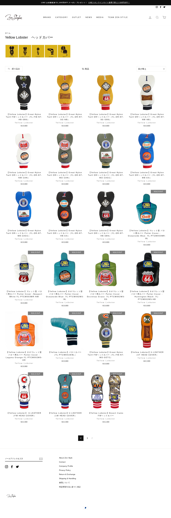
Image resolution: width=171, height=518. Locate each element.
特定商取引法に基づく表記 (70, 487)
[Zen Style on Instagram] (6, 466)
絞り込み (15, 69)
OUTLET (76, 17)
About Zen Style (65, 458)
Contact (62, 462)
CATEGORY (61, 17)
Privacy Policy (65, 470)
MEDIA (100, 17)
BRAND (47, 17)
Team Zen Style (118, 17)
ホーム (7, 33)
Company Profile (66, 466)
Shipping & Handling (67, 478)
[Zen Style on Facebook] (11, 466)
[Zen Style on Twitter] (17, 466)
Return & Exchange (67, 474)
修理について (64, 483)
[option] (85, 2)
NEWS (89, 17)
